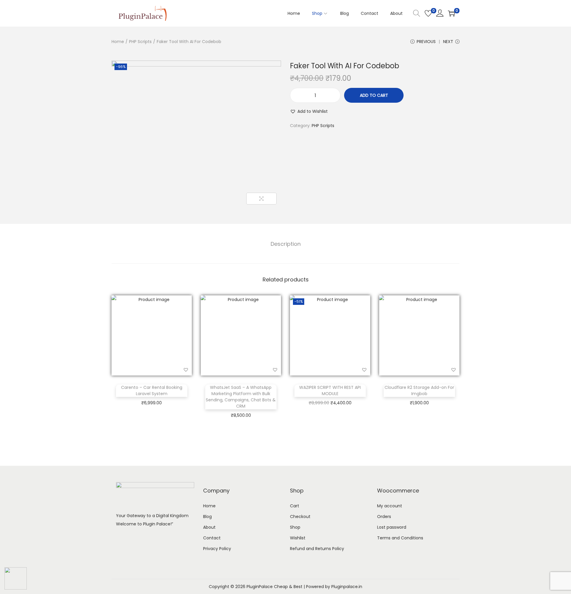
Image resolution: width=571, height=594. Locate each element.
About (209, 527)
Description (286, 244)
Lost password (391, 527)
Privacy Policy (217, 549)
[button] (309, 111)
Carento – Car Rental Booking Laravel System (151, 390)
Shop (295, 527)
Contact (212, 538)
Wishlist (297, 538)
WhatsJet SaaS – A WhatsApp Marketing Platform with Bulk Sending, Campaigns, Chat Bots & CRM (241, 396)
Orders (384, 516)
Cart (294, 506)
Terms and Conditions (400, 538)
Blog (207, 516)
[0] (428, 13)
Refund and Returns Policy (317, 549)
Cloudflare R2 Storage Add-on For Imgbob (419, 390)
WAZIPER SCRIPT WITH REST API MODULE (330, 390)
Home (118, 42)
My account (389, 506)
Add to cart (374, 95)
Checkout (300, 516)
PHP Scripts (140, 42)
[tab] (286, 244)
